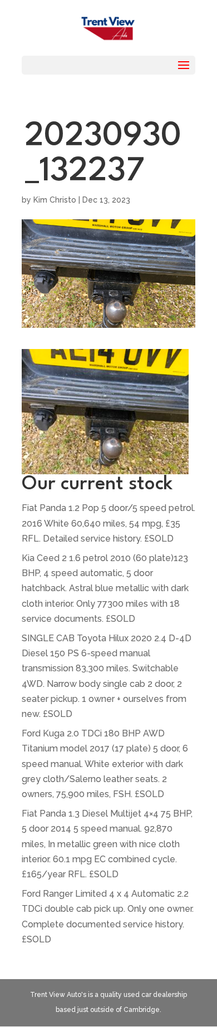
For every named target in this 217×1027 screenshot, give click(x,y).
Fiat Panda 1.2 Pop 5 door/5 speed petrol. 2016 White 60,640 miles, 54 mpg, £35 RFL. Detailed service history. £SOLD (108, 523)
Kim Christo (54, 199)
